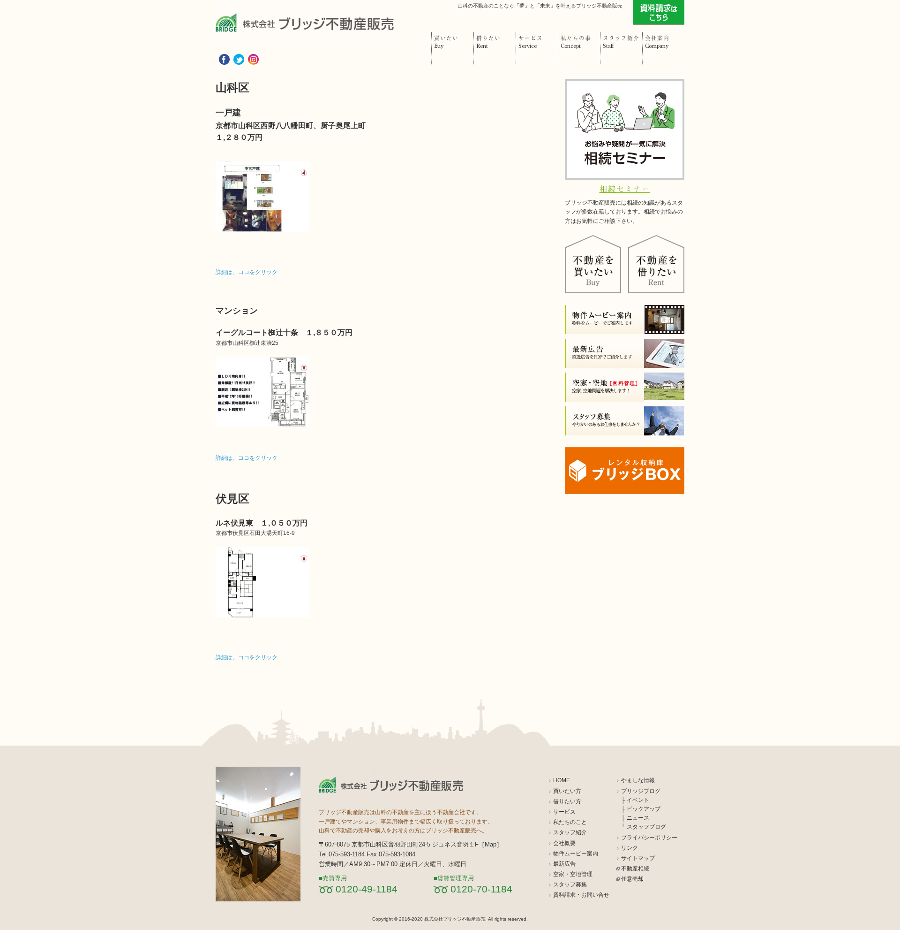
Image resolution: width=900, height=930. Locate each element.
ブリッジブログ (640, 791)
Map (490, 844)
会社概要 (564, 843)
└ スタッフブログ (643, 826)
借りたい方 (567, 801)
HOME (561, 780)
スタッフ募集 (570, 884)
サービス (564, 811)
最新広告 (564, 864)
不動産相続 (635, 868)
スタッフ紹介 (570, 832)
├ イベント (635, 800)
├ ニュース (635, 818)
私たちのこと (570, 822)
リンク (629, 848)
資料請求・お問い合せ (581, 895)
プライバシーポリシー (649, 837)
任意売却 (632, 879)
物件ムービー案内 (575, 853)
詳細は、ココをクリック (247, 272)
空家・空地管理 (572, 874)
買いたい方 (567, 791)
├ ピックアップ (640, 809)
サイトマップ (638, 858)
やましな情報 (638, 780)
